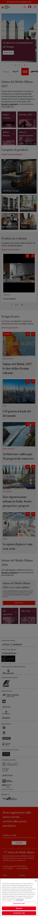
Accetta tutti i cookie (19, 913)
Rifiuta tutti (19, 908)
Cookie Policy (20, 899)
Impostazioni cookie (19, 903)
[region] (19, 897)
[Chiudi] (36, 881)
